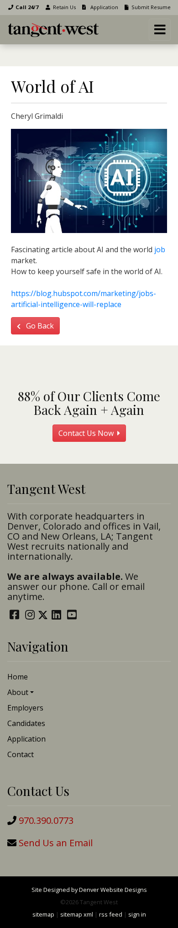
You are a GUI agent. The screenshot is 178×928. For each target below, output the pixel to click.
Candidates (26, 723)
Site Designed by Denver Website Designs (89, 890)
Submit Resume (151, 7)
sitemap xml (76, 914)
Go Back (39, 326)
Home (17, 677)
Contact (20, 754)
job (159, 249)
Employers (25, 708)
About (17, 692)
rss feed (110, 914)
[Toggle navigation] (160, 30)
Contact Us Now (86, 433)
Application (103, 7)
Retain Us (64, 7)
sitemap (43, 914)
